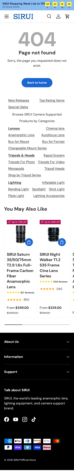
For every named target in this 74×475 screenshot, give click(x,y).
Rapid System (54, 155)
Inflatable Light (53, 182)
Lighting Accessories (49, 196)
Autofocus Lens (53, 135)
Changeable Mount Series (27, 148)
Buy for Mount (18, 141)
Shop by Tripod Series (24, 175)
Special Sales (18, 107)
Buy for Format (53, 141)
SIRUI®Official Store (25, 460)
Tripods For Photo (21, 162)
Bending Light (18, 189)
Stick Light (57, 189)
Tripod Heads (54, 168)
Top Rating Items (52, 100)
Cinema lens (55, 128)
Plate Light (16, 196)
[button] (67, 16)
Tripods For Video (51, 162)
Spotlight (39, 189)
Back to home (37, 82)
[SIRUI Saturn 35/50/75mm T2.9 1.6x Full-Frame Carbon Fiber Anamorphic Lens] (21, 234)
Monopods (16, 168)
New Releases (18, 100)
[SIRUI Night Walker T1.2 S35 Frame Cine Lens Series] (53, 234)
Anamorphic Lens (21, 135)
